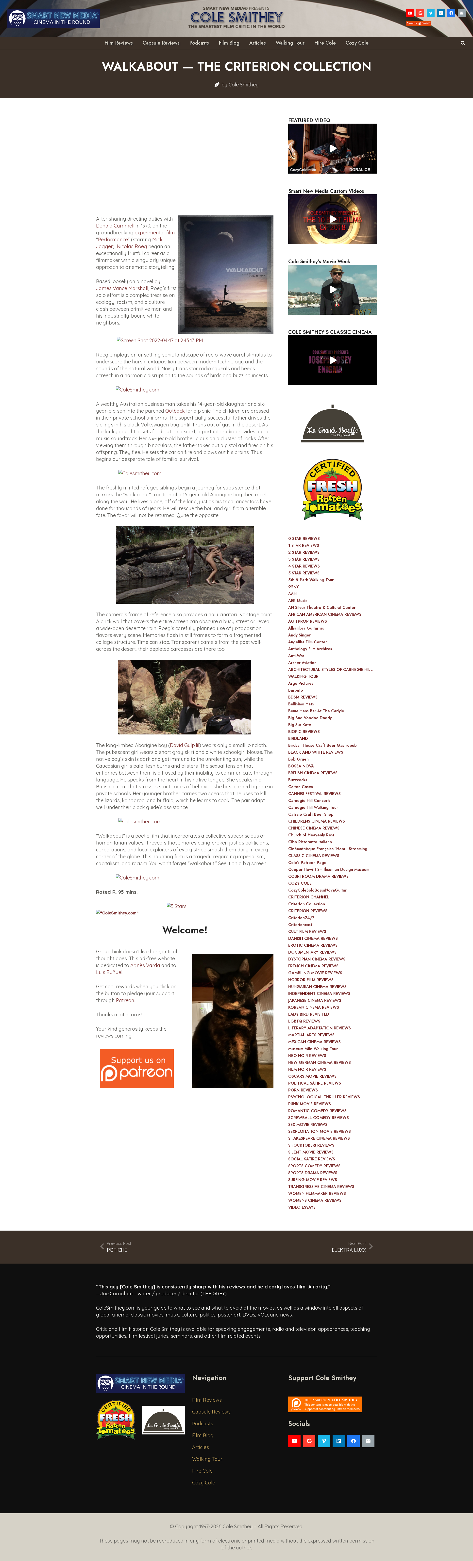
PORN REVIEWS (303, 1090)
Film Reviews (207, 1400)
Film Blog (203, 1435)
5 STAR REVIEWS (304, 573)
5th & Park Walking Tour (311, 580)
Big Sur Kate (299, 725)
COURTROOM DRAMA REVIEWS (318, 876)
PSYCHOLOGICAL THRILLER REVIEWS (324, 1097)
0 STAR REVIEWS (304, 538)
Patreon (125, 1000)
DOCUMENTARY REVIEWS (312, 952)
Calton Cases (300, 787)
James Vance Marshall (122, 288)
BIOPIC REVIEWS (304, 731)
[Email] (462, 13)
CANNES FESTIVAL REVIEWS (314, 794)
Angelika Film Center (307, 642)
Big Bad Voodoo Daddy (310, 718)
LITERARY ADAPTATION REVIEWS (319, 1028)
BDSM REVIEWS (303, 697)
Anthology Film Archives (310, 649)
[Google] (420, 13)
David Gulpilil (184, 745)
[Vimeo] (431, 13)
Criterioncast (300, 924)
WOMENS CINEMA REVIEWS (314, 1200)
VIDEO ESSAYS (302, 1207)
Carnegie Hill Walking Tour (313, 807)
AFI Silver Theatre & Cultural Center (321, 607)
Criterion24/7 (301, 918)
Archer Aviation (302, 663)
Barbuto (295, 690)
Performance (113, 239)
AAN (292, 594)
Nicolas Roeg (132, 246)
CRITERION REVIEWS (307, 911)
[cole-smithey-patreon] (332, 1404)
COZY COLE (300, 883)
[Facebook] (451, 13)
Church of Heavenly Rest (311, 835)
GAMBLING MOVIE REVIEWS (315, 973)
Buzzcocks (297, 780)
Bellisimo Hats (301, 704)
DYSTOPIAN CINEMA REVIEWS (316, 959)
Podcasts (202, 1423)
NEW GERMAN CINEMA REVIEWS (319, 1062)
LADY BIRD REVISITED (308, 1014)
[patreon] (136, 1068)
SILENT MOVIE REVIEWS (311, 1152)
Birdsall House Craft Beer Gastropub (322, 745)
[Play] (332, 149)
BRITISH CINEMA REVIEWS (313, 773)
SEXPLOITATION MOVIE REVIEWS (319, 1131)
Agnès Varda (145, 965)
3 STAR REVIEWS (304, 559)
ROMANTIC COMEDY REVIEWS (317, 1111)
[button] (463, 43)
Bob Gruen (298, 759)
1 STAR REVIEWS (303, 545)
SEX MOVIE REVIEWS (307, 1124)
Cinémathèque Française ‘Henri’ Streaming (327, 849)
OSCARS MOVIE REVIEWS (312, 1076)
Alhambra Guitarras (306, 628)
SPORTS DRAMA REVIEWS (312, 1173)
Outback (175, 411)
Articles (200, 1447)
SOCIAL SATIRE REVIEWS (311, 1159)
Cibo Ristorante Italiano (310, 842)
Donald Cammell (115, 226)
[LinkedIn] (441, 13)
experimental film (155, 232)
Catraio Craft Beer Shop (311, 814)
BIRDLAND (298, 738)
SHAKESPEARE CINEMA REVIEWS (319, 1138)
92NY (293, 587)
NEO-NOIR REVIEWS (307, 1055)
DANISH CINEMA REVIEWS (313, 938)
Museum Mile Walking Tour (313, 1049)
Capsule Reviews (211, 1412)
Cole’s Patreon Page (307, 862)
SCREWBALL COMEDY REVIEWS (318, 1118)
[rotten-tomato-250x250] (332, 489)
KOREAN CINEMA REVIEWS (313, 1007)
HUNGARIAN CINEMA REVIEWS (317, 987)
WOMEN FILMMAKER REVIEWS (317, 1193)
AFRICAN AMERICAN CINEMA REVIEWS (324, 614)
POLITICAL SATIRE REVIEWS (314, 1083)
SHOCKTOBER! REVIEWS (311, 1145)
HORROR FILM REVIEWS (311, 980)
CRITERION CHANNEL (308, 897)
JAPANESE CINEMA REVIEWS (314, 1000)
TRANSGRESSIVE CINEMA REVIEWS (321, 1186)
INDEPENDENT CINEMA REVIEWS (319, 993)
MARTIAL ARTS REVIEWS (311, 1035)
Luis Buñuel (109, 972)
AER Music (297, 600)
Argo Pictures (300, 683)
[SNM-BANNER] (53, 18)
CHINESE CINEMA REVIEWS (313, 828)
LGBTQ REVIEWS (304, 1021)
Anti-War (296, 656)
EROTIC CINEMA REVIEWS (313, 945)
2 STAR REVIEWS (304, 552)
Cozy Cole (203, 1483)
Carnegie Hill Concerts (309, 800)
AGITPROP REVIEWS (307, 621)
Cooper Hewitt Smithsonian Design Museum (328, 869)
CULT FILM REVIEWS (307, 931)
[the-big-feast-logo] (332, 422)
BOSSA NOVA (301, 766)
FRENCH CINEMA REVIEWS (313, 966)
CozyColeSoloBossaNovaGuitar (317, 890)
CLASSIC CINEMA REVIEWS (313, 856)
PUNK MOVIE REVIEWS (309, 1104)
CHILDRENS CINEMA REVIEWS (316, 821)
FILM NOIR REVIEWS (307, 1069)
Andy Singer (299, 635)
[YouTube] (410, 13)
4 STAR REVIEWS (304, 566)
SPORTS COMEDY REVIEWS (314, 1166)
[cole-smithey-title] (236, 18)
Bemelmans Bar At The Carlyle (316, 711)
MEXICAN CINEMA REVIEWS (314, 1042)
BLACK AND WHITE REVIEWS (315, 752)
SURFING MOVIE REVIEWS (312, 1180)
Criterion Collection (306, 904)
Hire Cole (202, 1471)
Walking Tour (207, 1459)
